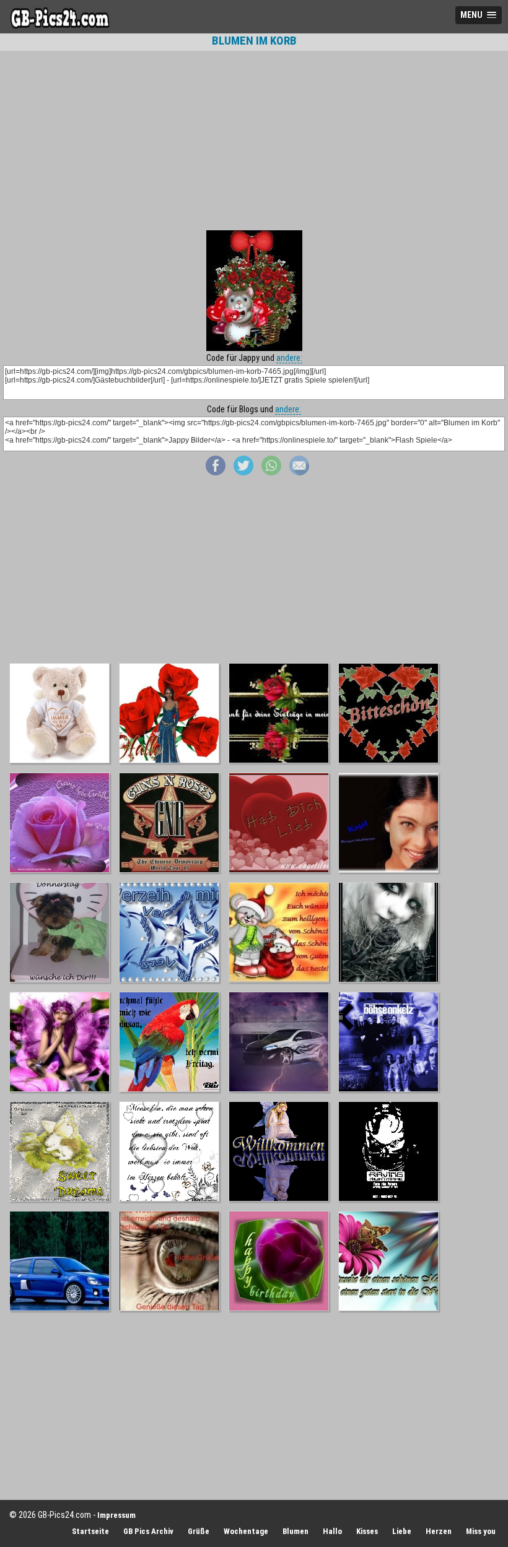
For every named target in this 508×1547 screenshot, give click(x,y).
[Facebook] (216, 472)
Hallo (332, 1531)
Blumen (295, 1531)
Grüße (198, 1531)
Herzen (439, 1531)
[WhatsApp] (271, 472)
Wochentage (246, 1531)
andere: (289, 358)
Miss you (481, 1531)
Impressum (116, 1515)
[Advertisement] (254, 140)
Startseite (90, 1531)
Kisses (367, 1531)
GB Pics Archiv (148, 1531)
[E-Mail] (299, 472)
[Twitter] (243, 472)
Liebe (401, 1531)
